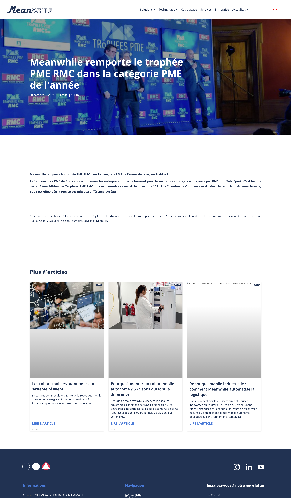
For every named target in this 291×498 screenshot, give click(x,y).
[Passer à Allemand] (276, 9)
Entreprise (222, 9)
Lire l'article (43, 423)
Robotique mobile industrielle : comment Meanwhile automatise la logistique (222, 389)
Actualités (239, 9)
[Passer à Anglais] (273, 9)
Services (206, 9)
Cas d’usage (189, 9)
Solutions (146, 9)
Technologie (167, 9)
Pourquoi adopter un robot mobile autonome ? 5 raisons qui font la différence (142, 389)
